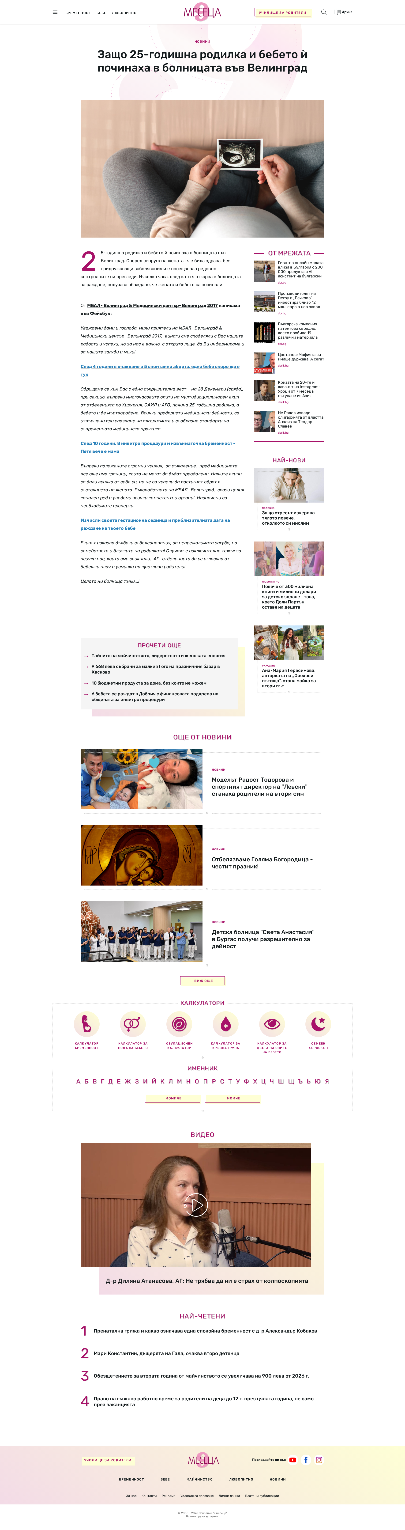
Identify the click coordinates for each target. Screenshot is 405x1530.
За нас (131, 1496)
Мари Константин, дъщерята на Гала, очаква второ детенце (166, 1353)
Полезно (268, 508)
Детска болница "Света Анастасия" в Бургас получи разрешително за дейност (263, 939)
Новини (202, 42)
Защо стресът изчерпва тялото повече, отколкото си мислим (288, 518)
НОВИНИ (278, 1479)
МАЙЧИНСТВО (200, 1479)
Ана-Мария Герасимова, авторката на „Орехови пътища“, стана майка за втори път (289, 678)
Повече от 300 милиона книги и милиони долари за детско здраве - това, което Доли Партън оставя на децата (289, 597)
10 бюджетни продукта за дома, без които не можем (149, 683)
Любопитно (270, 581)
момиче (173, 1098)
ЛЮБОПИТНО (241, 1479)
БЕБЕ (165, 1479)
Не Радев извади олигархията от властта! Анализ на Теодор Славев (301, 419)
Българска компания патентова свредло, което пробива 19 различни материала (298, 331)
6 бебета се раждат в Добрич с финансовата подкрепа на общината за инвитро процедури (155, 696)
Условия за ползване (197, 1496)
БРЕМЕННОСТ (131, 1479)
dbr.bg (282, 282)
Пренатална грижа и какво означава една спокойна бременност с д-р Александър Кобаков (205, 1331)
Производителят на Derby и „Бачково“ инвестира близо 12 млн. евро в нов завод (299, 300)
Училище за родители (283, 13)
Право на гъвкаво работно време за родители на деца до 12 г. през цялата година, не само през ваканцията (204, 1401)
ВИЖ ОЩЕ (203, 981)
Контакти (149, 1496)
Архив (346, 12)
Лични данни (229, 1496)
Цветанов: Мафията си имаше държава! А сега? (301, 356)
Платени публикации (262, 1496)
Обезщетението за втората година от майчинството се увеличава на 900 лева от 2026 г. (201, 1376)
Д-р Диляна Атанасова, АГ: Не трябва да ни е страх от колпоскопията (207, 1280)
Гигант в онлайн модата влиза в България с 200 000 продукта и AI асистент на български (300, 269)
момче (233, 1098)
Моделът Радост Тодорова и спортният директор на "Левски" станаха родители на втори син (260, 786)
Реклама (169, 1496)
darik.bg (283, 365)
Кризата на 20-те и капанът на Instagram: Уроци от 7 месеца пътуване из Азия (298, 389)
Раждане (269, 665)
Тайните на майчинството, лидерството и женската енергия (158, 655)
